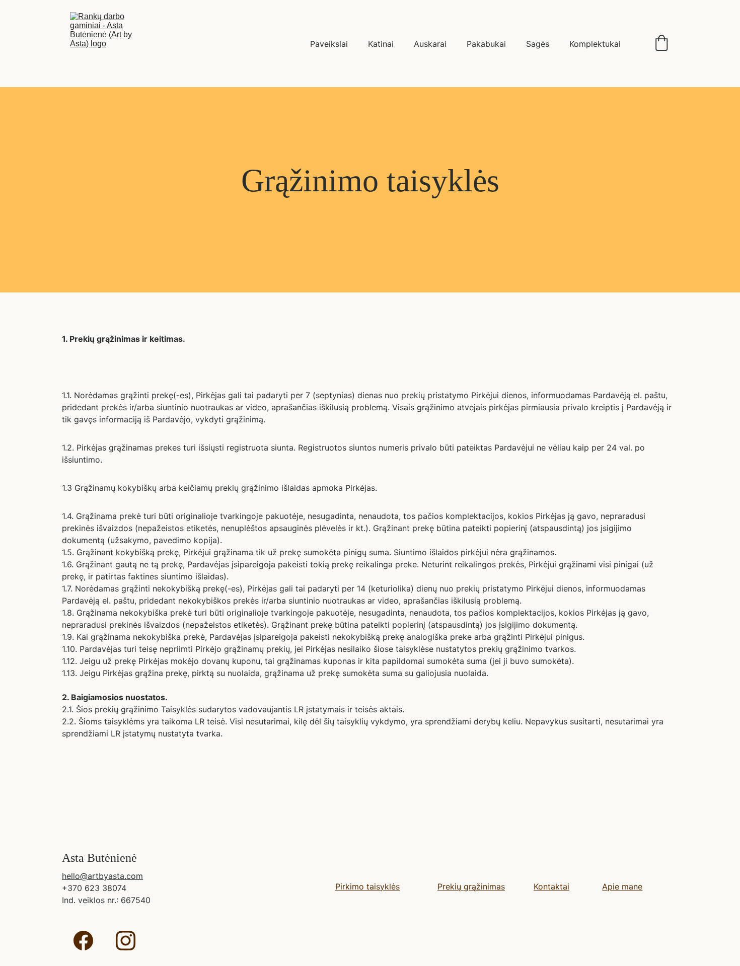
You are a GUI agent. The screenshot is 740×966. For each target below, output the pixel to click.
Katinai (381, 44)
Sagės (537, 44)
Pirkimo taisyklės (367, 886)
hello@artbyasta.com (102, 876)
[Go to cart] (661, 43)
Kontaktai (551, 886)
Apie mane (622, 886)
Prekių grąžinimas (471, 886)
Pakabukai (486, 44)
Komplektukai (595, 44)
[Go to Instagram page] (125, 940)
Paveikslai (329, 44)
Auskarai (430, 44)
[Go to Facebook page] (83, 940)
